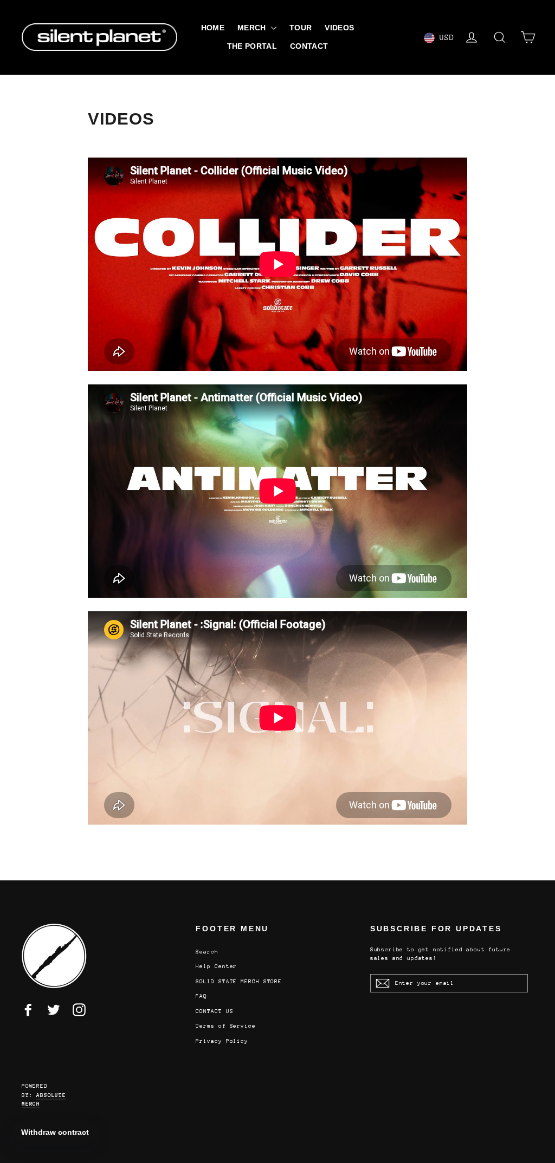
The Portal (252, 46)
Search (207, 952)
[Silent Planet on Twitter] (53, 1009)
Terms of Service (225, 1026)
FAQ (201, 996)
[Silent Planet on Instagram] (79, 1009)
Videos (339, 27)
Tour (300, 27)
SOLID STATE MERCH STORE (239, 981)
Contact (309, 46)
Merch (252, 27)
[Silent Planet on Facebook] (28, 1009)
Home (212, 27)
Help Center (216, 966)
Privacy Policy (222, 1041)
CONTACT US (214, 1011)
